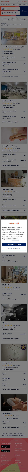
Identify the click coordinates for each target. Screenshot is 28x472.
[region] (14, 236)
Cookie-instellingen (14, 248)
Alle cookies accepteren (13, 244)
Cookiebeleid (15, 240)
